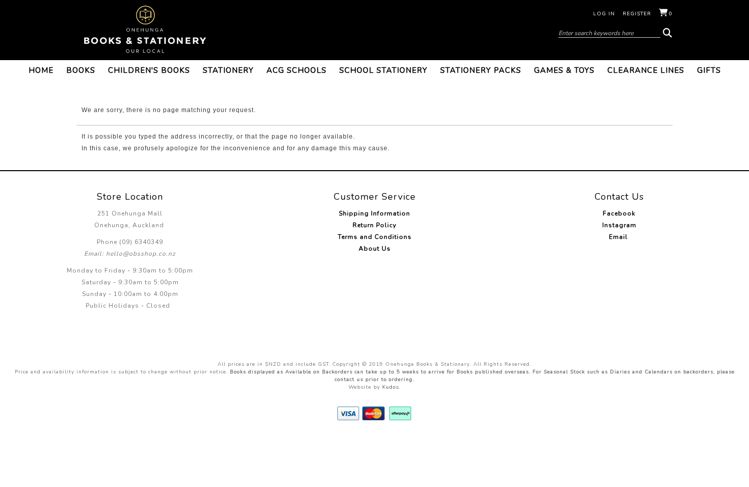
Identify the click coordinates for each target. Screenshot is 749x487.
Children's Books (149, 70)
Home (41, 70)
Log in (604, 13)
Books (80, 70)
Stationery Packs (480, 70)
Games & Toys (564, 70)
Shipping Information (374, 213)
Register (637, 13)
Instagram (619, 225)
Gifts (709, 70)
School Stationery (383, 70)
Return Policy (374, 225)
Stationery (228, 70)
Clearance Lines (645, 70)
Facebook (619, 213)
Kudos (390, 387)
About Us (375, 249)
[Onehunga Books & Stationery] (145, 29)
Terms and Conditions (375, 237)
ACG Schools (296, 70)
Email (619, 237)
